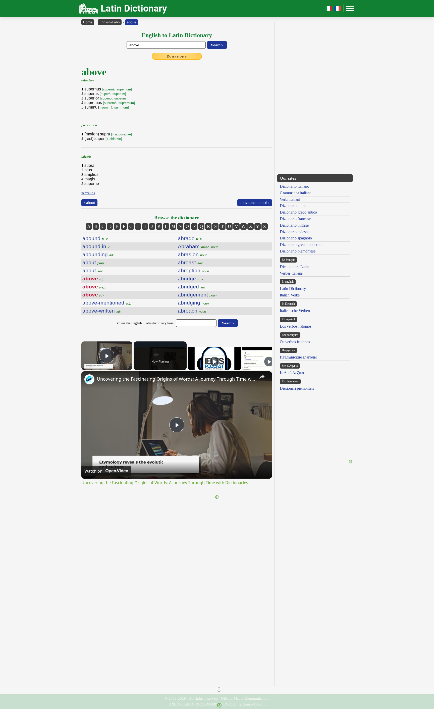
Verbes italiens (291, 273)
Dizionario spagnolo (296, 238)
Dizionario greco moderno (300, 244)
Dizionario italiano (294, 186)
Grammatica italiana (295, 193)
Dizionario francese (295, 219)
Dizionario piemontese (297, 251)
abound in (96, 246)
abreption (193, 270)
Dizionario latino (293, 206)
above (131, 22)
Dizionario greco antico (298, 212)
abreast (190, 262)
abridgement (197, 294)
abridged (192, 286)
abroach (192, 311)
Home (87, 22)
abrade (190, 238)
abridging (193, 303)
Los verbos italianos (295, 326)
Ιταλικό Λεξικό (292, 373)
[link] (89, 379)
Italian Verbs (290, 295)
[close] (219, 689)
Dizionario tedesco (294, 232)
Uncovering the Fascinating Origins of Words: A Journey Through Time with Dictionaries (176, 379)
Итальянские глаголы (298, 357)
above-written (102, 311)
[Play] (214, 362)
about (93, 262)
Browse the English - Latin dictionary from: (145, 323)
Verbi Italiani (290, 199)
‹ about (89, 202)
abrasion (192, 254)
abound (95, 238)
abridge (191, 278)
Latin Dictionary (293, 288)
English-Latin (109, 22)
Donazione (177, 56)
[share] (261, 376)
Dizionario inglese (294, 225)
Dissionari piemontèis (297, 388)
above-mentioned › (254, 202)
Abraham (198, 246)
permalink (88, 193)
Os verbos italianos (295, 342)
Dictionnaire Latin (294, 267)
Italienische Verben (295, 311)
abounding (98, 254)
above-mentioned (106, 303)
